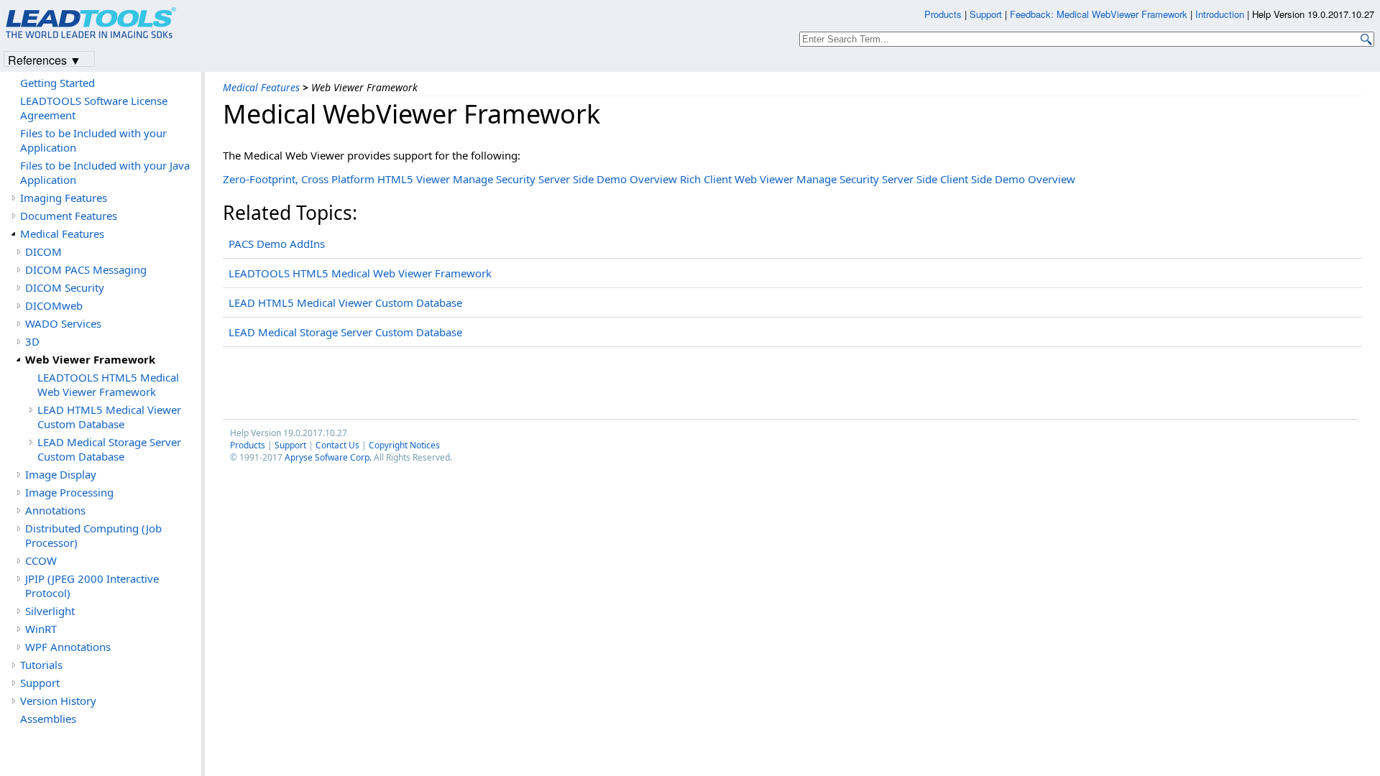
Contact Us (337, 445)
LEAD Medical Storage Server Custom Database (345, 332)
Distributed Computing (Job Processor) (93, 535)
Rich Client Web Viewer (737, 179)
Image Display (60, 474)
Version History (58, 700)
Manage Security (494, 179)
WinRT (41, 629)
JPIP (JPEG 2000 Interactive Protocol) (92, 585)
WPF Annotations (68, 646)
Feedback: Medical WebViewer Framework (1098, 14)
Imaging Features (63, 197)
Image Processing (69, 492)
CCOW (41, 560)
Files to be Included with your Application (93, 140)
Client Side (966, 179)
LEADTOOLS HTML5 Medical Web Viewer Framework (360, 273)
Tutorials (41, 664)
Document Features (68, 215)
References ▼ (44, 59)
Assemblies (48, 718)
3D (32, 341)
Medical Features (261, 87)
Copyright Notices (404, 445)
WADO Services (63, 323)
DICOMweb (54, 305)
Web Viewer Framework (90, 359)
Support (290, 445)
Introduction (1219, 14)
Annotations (55, 510)
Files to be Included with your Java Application (105, 172)
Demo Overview (637, 179)
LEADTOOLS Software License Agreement (93, 107)
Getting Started (57, 82)
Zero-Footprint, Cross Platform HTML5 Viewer (336, 179)
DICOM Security (64, 287)
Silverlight (50, 611)
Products (247, 445)
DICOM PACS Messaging (86, 269)
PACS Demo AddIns (277, 243)
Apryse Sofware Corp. (328, 457)
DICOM (43, 251)
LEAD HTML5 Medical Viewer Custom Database (345, 302)
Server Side (566, 179)
